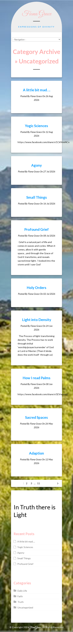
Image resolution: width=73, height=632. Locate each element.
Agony (36, 165)
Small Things (36, 197)
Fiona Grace (36, 14)
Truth (20, 601)
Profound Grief (36, 229)
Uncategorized (25, 607)
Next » (57, 483)
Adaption (36, 453)
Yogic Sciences (36, 126)
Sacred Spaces (36, 417)
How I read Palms (36, 378)
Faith (20, 596)
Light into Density (36, 319)
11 (38, 483)
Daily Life (22, 590)
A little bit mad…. (36, 90)
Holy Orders (36, 287)
